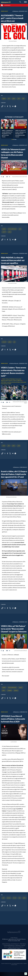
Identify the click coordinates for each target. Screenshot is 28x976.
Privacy (21, 963)
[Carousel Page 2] (14, 139)
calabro (3, 445)
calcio (20, 228)
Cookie (12, 964)
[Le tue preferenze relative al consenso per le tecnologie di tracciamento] (25, 973)
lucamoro (8, 897)
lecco (9, 98)
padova (13, 98)
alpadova (4, 228)
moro (19, 897)
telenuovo (16, 690)
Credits (15, 964)
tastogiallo (9, 690)
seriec (19, 98)
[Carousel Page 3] (15, 139)
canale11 (4, 231)
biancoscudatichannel (12, 228)
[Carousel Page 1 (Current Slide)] (12, 139)
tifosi (23, 98)
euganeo (3, 98)
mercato (14, 897)
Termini (25, 963)
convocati (4, 341)
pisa (14, 341)
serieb (18, 445)
